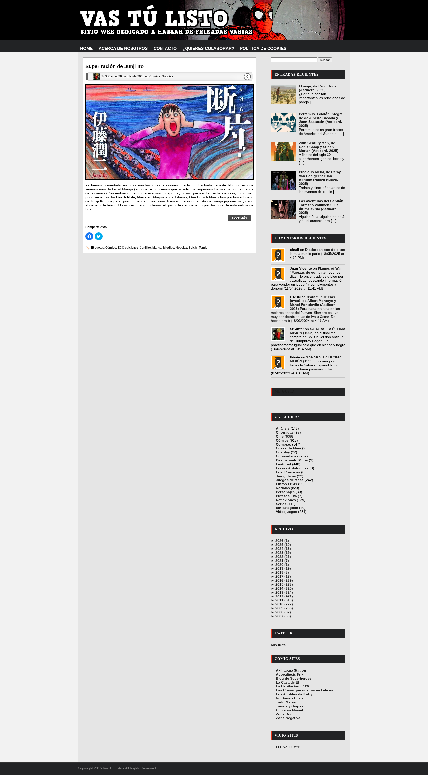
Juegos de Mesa (290, 480)
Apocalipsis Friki (290, 674)
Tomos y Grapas (289, 706)
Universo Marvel (289, 710)
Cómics (154, 76)
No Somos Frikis (290, 698)
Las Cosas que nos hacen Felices (304, 690)
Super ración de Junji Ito (114, 66)
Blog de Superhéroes (294, 678)
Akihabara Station (291, 670)
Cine (280, 436)
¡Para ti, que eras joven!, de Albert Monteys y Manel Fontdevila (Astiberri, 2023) (313, 303)
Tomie (203, 247)
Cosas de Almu (288, 448)
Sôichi (193, 247)
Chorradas (285, 432)
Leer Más (239, 218)
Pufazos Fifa (286, 496)
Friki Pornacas (288, 472)
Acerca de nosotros (123, 48)
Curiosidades (287, 456)
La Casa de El (287, 682)
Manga (157, 247)
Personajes (285, 492)
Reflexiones (286, 500)
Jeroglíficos (286, 476)
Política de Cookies (263, 48)
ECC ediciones (128, 247)
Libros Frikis (286, 484)
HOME (86, 48)
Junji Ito (145, 247)
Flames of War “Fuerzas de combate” (316, 270)
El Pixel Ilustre (288, 747)
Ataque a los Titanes (169, 197)
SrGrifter (107, 76)
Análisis (283, 428)
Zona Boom (285, 714)
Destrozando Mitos (292, 460)
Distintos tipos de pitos (325, 250)
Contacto (165, 48)
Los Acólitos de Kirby (294, 694)
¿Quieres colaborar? (208, 48)
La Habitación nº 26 (292, 686)
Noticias (167, 76)
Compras (283, 444)
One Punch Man (202, 197)
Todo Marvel (286, 702)
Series (281, 504)
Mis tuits (278, 645)
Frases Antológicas (292, 468)
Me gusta (285, 391)
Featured (283, 464)
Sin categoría (287, 508)
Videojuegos (286, 512)
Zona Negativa (288, 718)
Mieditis (168, 247)
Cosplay (283, 452)
